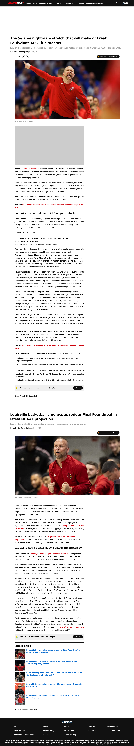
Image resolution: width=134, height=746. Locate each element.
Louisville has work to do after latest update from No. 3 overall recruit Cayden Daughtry (47, 359)
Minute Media (14, 740)
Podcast (81, 3)
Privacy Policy (48, 731)
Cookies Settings (69, 734)
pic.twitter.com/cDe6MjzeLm (27, 241)
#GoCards (65, 238)
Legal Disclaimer (113, 731)
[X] (116, 3)
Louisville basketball (31, 169)
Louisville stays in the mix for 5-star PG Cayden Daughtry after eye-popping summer (50, 375)
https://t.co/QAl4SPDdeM (50, 238)
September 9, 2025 (59, 244)
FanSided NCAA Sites (94, 3)
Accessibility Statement (24, 734)
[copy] (27, 56)
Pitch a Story (19, 731)
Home (17, 396)
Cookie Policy (90, 731)
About (28, 3)
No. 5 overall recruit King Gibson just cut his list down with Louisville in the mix (49, 365)
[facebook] (120, 3)
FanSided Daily (112, 727)
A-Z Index (46, 734)
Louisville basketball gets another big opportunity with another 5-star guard (50, 370)
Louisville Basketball (29, 396)
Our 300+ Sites (91, 727)
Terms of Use (68, 731)
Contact (65, 727)
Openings (46, 727)
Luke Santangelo (20, 52)
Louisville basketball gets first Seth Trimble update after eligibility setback (49, 380)
